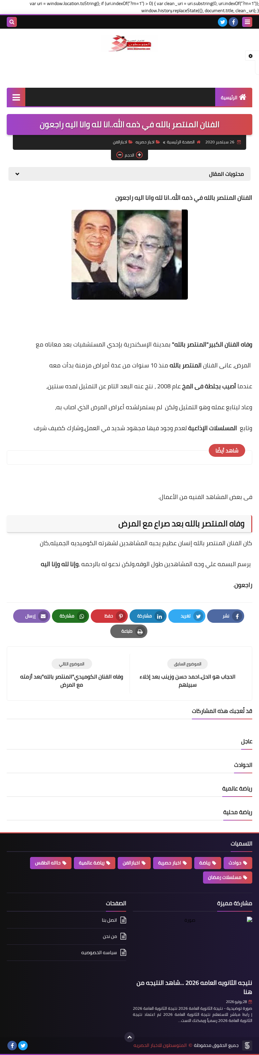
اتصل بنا (109, 920)
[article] (72, 674)
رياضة (204, 862)
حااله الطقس (48, 862)
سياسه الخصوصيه (99, 952)
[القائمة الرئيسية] (16, 97)
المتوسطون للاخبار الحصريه (160, 1045)
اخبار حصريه (145, 142)
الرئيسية (229, 97)
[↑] (129, 1037)
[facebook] (233, 22)
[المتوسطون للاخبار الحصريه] (129, 43)
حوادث (235, 862)
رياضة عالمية (92, 862)
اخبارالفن (120, 142)
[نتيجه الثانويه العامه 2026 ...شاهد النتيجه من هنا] (192, 946)
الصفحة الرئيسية (181, 142)
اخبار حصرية (169, 862)
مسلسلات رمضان (224, 877)
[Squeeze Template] (247, 1045)
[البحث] (12, 22)
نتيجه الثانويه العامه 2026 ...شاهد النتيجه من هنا (194, 987)
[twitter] (222, 22)
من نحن (110, 936)
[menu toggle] (247, 22)
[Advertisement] (129, 69)
